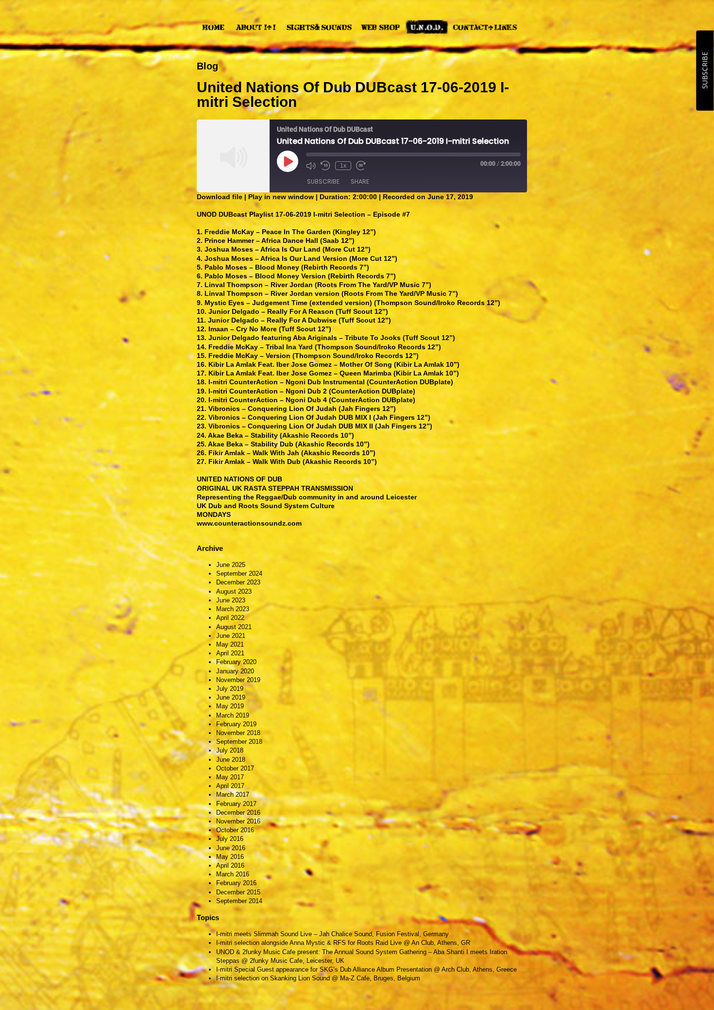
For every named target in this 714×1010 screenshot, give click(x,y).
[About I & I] (255, 26)
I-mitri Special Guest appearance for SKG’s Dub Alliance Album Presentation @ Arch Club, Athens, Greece (366, 969)
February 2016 (236, 883)
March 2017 (232, 794)
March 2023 (232, 609)
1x (343, 165)
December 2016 (238, 812)
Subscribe (323, 181)
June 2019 (230, 697)
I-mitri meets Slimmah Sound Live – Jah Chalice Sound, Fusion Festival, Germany (332, 934)
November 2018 (238, 732)
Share (360, 181)
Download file (219, 197)
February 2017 (236, 803)
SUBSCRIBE (704, 70)
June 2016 (230, 848)
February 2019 (236, 724)
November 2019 (238, 680)
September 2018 (239, 741)
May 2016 (230, 856)
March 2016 (232, 874)
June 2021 (230, 635)
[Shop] (380, 26)
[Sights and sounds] (319, 26)
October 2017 (235, 768)
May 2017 (230, 777)
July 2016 (229, 838)
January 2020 (235, 671)
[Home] (213, 26)
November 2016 (238, 821)
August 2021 (234, 627)
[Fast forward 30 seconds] (361, 166)
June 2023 (230, 600)
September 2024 (239, 573)
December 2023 (238, 582)
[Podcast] (426, 26)
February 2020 (236, 662)
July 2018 (229, 750)
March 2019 (232, 715)
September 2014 (239, 901)
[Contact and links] (484, 26)
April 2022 (230, 617)
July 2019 (229, 688)
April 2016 (230, 865)
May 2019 (230, 706)
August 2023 (234, 591)
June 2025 (230, 564)
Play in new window (281, 197)
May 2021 (230, 644)
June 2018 (230, 759)
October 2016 (235, 830)
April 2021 (230, 653)
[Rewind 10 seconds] (325, 166)
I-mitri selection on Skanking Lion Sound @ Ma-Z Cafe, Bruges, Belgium (318, 978)
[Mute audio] (311, 165)
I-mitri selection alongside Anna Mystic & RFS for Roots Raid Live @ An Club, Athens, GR (343, 942)
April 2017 (230, 785)
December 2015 (238, 892)
